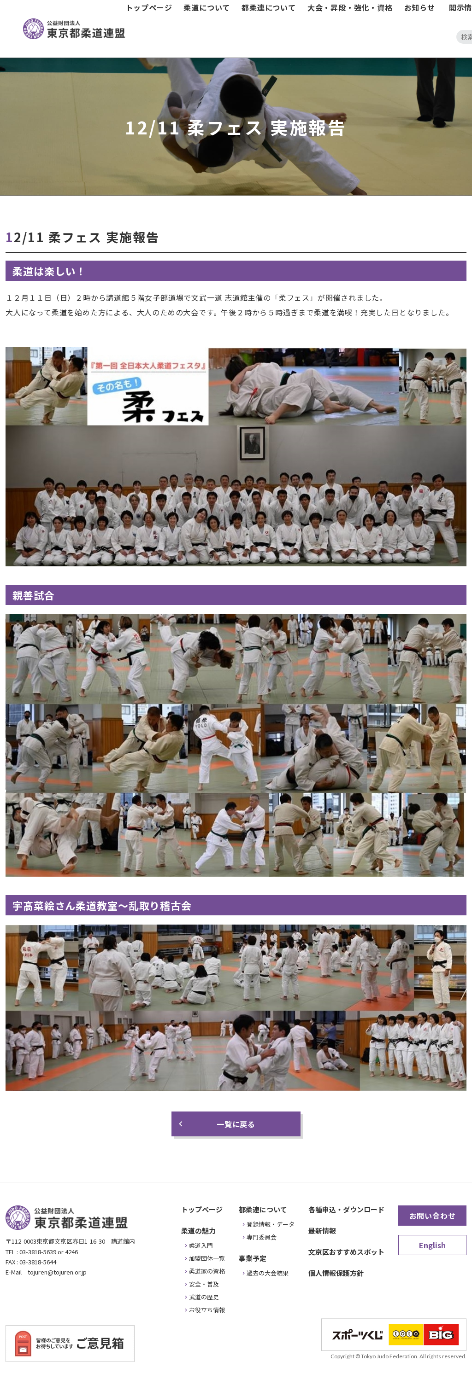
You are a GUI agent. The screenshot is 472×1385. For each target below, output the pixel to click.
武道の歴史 (204, 1296)
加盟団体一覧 (207, 1258)
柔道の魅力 (198, 1230)
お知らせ (419, 7)
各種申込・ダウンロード (346, 1209)
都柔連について (269, 7)
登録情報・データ (271, 1224)
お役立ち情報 (207, 1309)
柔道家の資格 (207, 1271)
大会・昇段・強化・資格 (350, 7)
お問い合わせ (432, 1215)
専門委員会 (262, 1237)
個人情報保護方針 (336, 1273)
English (432, 1245)
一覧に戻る (236, 1123)
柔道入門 (201, 1245)
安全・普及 (204, 1284)
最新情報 (322, 1230)
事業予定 (252, 1258)
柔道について (206, 7)
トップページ (149, 7)
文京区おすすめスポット (346, 1252)
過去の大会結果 (268, 1273)
